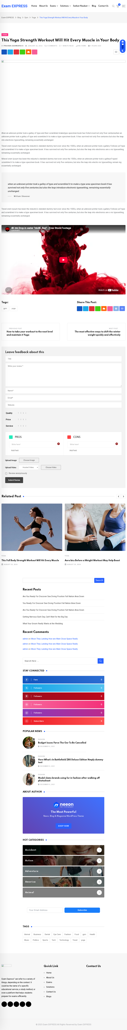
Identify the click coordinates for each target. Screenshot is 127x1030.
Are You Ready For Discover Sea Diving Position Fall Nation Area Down (53, 596)
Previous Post (15, 328)
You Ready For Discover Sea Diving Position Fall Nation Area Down (52, 603)
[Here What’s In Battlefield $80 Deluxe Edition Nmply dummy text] (29, 761)
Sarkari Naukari (80, 6)
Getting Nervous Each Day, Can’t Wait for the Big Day (45, 617)
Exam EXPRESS (14, 6)
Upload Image (11, 460)
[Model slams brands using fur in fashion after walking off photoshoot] (29, 779)
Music (26, 940)
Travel (75, 940)
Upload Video (10, 467)
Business (37, 934)
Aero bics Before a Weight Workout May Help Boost (92, 560)
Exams (53, 6)
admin (25, 639)
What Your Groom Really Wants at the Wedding (43, 623)
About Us (43, 6)
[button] (118, 496)
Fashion (41, 739)
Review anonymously (18, 473)
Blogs (48, 996)
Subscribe (82, 910)
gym (5, 308)
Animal (27, 934)
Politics (36, 940)
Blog (94, 6)
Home (34, 6)
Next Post (113, 328)
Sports (45, 940)
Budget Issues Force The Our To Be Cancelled (62, 743)
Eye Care (57, 934)
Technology (64, 940)
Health (92, 934)
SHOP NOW (63, 826)
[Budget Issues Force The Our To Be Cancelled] (29, 743)
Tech (54, 940)
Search (99, 580)
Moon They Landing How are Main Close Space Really (54, 639)
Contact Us (103, 6)
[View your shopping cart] (117, 6)
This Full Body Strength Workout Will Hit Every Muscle (30, 560)
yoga (14, 308)
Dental (47, 934)
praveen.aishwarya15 (13, 46)
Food (77, 934)
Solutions (64, 6)
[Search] (113, 5)
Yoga (3, 556)
